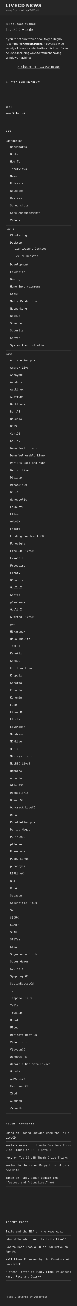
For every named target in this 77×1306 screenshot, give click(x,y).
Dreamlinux (18, 485)
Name (9, 354)
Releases (17, 190)
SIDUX (14, 917)
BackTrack (17, 404)
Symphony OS (19, 976)
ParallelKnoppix (22, 822)
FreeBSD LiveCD (22, 551)
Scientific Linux (23, 903)
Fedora (15, 529)
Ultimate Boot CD (23, 1035)
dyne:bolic (18, 499)
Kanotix (16, 653)
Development (19, 264)
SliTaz (15, 939)
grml (13, 624)
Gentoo (15, 595)
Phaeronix (17, 851)
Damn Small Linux (23, 448)
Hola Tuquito (20, 639)
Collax (15, 441)
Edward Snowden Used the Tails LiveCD (36, 1239)
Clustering (18, 235)
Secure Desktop (26, 256)
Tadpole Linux (21, 998)
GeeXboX (16, 587)
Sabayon (16, 895)
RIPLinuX (17, 873)
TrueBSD (16, 1013)
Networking (18, 308)
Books (14, 154)
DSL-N (14, 492)
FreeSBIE (17, 558)
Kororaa (16, 683)
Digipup (16, 477)
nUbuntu (16, 778)
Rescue (15, 315)
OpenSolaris (19, 792)
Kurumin (16, 697)
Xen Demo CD (19, 1086)
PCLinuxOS (17, 837)
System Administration (27, 345)
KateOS (15, 661)
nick (32, 24)
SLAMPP (15, 924)
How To (15, 161)
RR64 (13, 888)
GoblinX (16, 609)
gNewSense (17, 602)
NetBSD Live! (20, 763)
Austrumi (17, 397)
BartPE (15, 411)
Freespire (17, 565)
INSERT (15, 646)
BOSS (13, 426)
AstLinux (17, 389)
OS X (13, 815)
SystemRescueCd (22, 983)
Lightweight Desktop (31, 248)
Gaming (15, 279)
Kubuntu (16, 690)
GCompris (17, 580)
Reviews (16, 198)
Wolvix (15, 1071)
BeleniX (16, 419)
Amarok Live (19, 367)
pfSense (16, 844)
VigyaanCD (17, 1049)
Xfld (13, 1093)
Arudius (16, 382)
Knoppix (16, 675)
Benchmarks (18, 147)
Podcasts (17, 183)
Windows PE (18, 1056)
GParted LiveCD (22, 617)
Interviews (18, 169)
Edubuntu (17, 507)
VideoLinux (18, 1042)
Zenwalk (16, 1108)
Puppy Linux (19, 858)
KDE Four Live (21, 668)
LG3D (13, 705)
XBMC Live (17, 1079)
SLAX (13, 932)
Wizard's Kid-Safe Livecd (30, 1064)
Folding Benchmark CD (27, 536)
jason (10, 1177)
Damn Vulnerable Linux (27, 455)
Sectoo (15, 910)
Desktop (16, 242)
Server (15, 338)
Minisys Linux (21, 756)
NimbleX (16, 771)
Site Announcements (26, 82)
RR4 (12, 881)
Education (17, 272)
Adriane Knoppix (22, 360)
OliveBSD (17, 785)
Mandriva (17, 734)
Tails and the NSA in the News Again (35, 1231)
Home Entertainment (25, 286)
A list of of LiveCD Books (39, 66)
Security (17, 330)
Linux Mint (18, 712)
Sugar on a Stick (23, 954)
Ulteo (14, 1027)
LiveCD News (24, 5)
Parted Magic (20, 829)
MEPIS (14, 749)
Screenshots (19, 205)
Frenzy (15, 573)
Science (16, 323)
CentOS (15, 433)
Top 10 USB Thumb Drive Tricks (43, 1157)
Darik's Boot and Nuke (27, 463)
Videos (15, 220)
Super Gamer (19, 961)
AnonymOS (17, 375)
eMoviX (15, 521)
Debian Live (19, 470)
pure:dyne (17, 866)
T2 (11, 990)
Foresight (17, 543)
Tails (14, 1005)
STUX (13, 947)
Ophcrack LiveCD (22, 807)
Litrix (15, 719)
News (13, 176)
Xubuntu (16, 1101)
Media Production (23, 301)
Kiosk (14, 294)
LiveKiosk (17, 727)
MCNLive (16, 741)
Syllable (17, 969)
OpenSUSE (17, 800)
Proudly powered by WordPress (26, 1296)
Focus (10, 229)
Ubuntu (15, 1020)
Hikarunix (17, 631)
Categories (14, 141)
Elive (14, 514)
